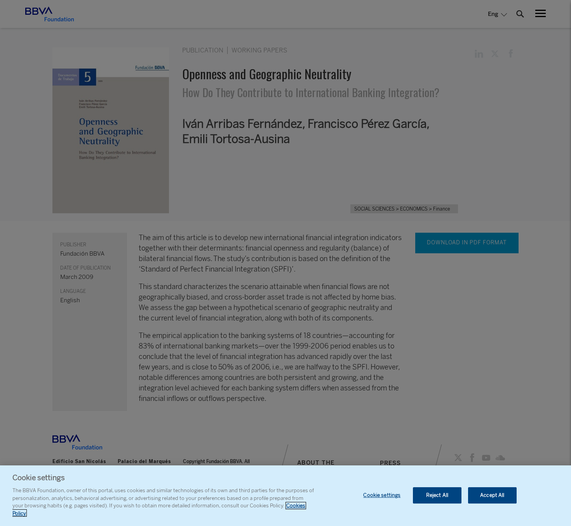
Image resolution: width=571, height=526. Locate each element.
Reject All (437, 495)
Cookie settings (381, 495)
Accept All (492, 495)
